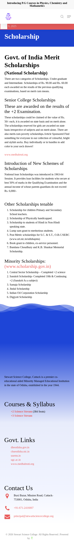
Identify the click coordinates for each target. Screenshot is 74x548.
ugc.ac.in (16, 459)
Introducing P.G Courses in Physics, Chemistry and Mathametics (37, 4)
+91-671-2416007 (24, 507)
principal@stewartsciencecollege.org (34, 516)
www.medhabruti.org (16, 154)
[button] (69, 16)
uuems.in (16, 455)
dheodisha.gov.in (20, 447)
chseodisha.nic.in (20, 451)
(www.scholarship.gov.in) (27, 266)
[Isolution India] (39, 538)
